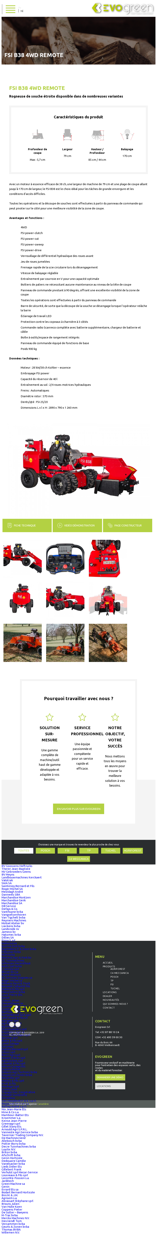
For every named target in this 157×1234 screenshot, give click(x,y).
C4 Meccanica (119, 973)
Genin (5, 1186)
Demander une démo (110, 1077)
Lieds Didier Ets (12, 1166)
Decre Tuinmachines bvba (19, 1146)
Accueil (108, 962)
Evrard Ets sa (10, 1189)
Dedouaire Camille (14, 1160)
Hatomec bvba (11, 934)
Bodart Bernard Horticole (18, 1192)
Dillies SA (8, 937)
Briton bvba (9, 1152)
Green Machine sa (13, 1183)
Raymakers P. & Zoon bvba (19, 949)
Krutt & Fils (9, 1083)
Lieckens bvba (11, 926)
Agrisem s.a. (9, 1198)
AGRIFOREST (132, 850)
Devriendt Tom (12, 1221)
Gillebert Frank (11, 1169)
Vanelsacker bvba (13, 1163)
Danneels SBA (11, 894)
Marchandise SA (12, 903)
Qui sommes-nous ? (115, 1004)
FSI (67, 850)
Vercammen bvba (13, 1223)
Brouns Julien (10, 1203)
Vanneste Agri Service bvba (20, 1132)
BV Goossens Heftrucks (17, 866)
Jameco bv (9, 931)
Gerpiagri (8, 1046)
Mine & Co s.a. (10, 1112)
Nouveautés (111, 1000)
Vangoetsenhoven (14, 914)
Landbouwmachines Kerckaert (22, 877)
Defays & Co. (10, 908)
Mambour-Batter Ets (15, 1115)
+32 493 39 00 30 (112, 1037)
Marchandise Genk (14, 900)
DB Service (9, 906)
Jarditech (8, 1180)
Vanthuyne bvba (12, 911)
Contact (109, 1007)
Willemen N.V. (11, 1232)
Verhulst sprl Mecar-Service (20, 1172)
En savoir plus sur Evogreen (78, 808)
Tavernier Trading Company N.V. (22, 1135)
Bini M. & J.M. (10, 1195)
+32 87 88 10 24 (109, 1032)
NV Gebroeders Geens (16, 871)
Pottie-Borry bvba (13, 1143)
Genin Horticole (12, 1158)
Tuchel (115, 988)
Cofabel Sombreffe (14, 1095)
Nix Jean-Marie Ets (14, 1109)
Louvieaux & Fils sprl (15, 1175)
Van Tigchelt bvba (13, 917)
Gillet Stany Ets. (12, 1126)
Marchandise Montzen (16, 897)
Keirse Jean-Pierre (14, 1120)
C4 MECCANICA (79, 859)
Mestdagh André (12, 891)
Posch (45, 850)
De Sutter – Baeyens (15, 1212)
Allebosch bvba (12, 1140)
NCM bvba (8, 954)
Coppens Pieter (12, 1209)
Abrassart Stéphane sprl (17, 1201)
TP (89, 850)
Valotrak (7, 880)
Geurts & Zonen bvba (15, 1226)
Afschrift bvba (11, 1155)
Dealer (107, 996)
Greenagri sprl (11, 1123)
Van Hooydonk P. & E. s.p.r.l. (19, 1100)
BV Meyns (8, 874)
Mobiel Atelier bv (13, 923)
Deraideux (8, 1097)
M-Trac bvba (10, 1215)
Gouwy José (9, 1089)
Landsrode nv (10, 929)
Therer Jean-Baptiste (16, 868)
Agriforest (117, 969)
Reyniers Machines (14, 920)
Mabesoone (9, 943)
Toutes (23, 850)
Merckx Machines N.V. (15, 1218)
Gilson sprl (8, 1052)
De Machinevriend (13, 1138)
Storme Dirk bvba (13, 946)
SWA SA (7, 883)
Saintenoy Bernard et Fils (18, 886)
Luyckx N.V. (9, 1149)
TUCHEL (110, 850)
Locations (109, 992)
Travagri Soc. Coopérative (18, 1092)
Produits (109, 966)
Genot (6, 997)
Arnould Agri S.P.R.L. (14, 1129)
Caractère (43, 1103)
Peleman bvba (11, 951)
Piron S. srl (8, 940)
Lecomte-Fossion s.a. (15, 1178)
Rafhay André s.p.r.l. (14, 1106)
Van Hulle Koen (12, 1206)
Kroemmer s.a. (11, 1117)
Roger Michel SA (12, 888)
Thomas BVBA (11, 1229)
